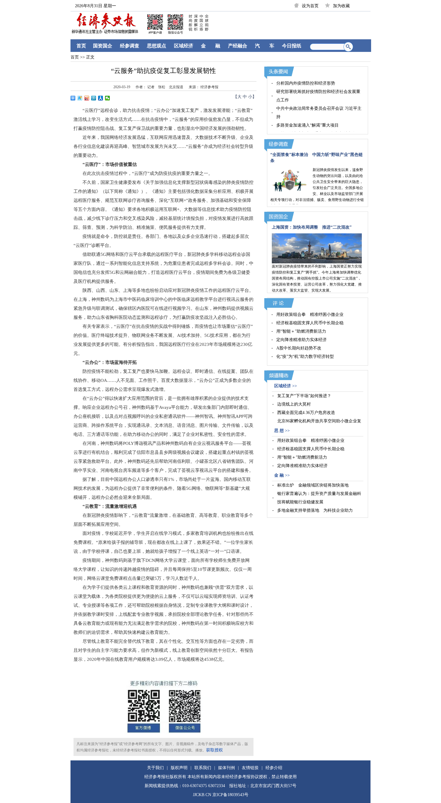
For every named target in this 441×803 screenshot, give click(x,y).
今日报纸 (291, 45)
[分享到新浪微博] (86, 98)
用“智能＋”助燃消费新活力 (301, 331)
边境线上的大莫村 (294, 404)
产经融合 (237, 45)
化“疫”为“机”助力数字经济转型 (305, 356)
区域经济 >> (285, 386)
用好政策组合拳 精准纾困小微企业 (310, 314)
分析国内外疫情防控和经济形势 (305, 83)
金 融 (210, 45)
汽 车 (264, 45)
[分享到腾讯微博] (93, 98)
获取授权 (214, 750)
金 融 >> (282, 475)
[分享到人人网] (100, 98)
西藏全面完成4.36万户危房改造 (306, 412)
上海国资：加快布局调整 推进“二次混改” (312, 227)
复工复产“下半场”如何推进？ (304, 396)
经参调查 (129, 45)
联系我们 (202, 768)
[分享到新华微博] (79, 98)
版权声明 (179, 768)
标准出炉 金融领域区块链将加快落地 (313, 485)
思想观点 (156, 45)
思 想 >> (282, 430)
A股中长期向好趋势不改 (298, 348)
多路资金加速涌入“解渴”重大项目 (307, 125)
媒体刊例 (226, 768)
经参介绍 (274, 768)
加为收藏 (341, 6)
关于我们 (155, 768)
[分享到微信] (107, 98)
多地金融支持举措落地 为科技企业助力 (315, 510)
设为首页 (310, 6)
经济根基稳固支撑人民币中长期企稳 (310, 323)
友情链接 (250, 768)
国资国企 (102, 45)
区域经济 (183, 45)
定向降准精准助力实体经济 (301, 339)
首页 (81, 45)
